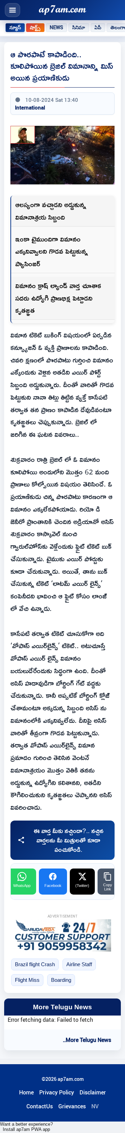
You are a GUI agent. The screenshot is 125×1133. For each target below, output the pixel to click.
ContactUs (39, 1106)
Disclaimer (93, 1092)
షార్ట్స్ (35, 27)
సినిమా (78, 27)
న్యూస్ (15, 27)
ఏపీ (97, 27)
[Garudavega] (62, 935)
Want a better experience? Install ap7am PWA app (26, 1127)
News (57, 27)
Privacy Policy (56, 1092)
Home (26, 1092)
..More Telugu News (87, 1040)
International (30, 107)
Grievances (72, 1106)
